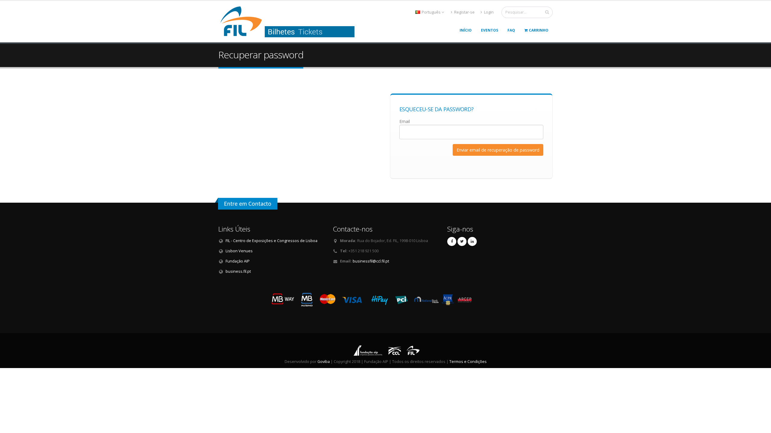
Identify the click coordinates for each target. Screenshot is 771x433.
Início (466, 30)
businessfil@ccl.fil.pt (371, 261)
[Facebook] (451, 241)
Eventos (489, 30)
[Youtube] (462, 241)
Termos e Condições (468, 361)
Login (488, 12)
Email (404, 121)
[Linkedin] (472, 241)
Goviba (323, 361)
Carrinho (538, 30)
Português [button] (431, 12)
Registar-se (464, 12)
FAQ (511, 30)
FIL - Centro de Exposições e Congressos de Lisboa (271, 240)
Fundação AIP (238, 261)
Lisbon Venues (239, 250)
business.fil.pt (238, 271)
